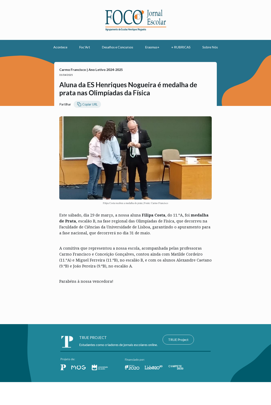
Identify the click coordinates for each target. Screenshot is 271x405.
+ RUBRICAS (181, 47)
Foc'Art (84, 47)
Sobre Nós (210, 47)
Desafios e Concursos (117, 47)
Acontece (60, 47)
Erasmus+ (152, 47)
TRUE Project (178, 340)
